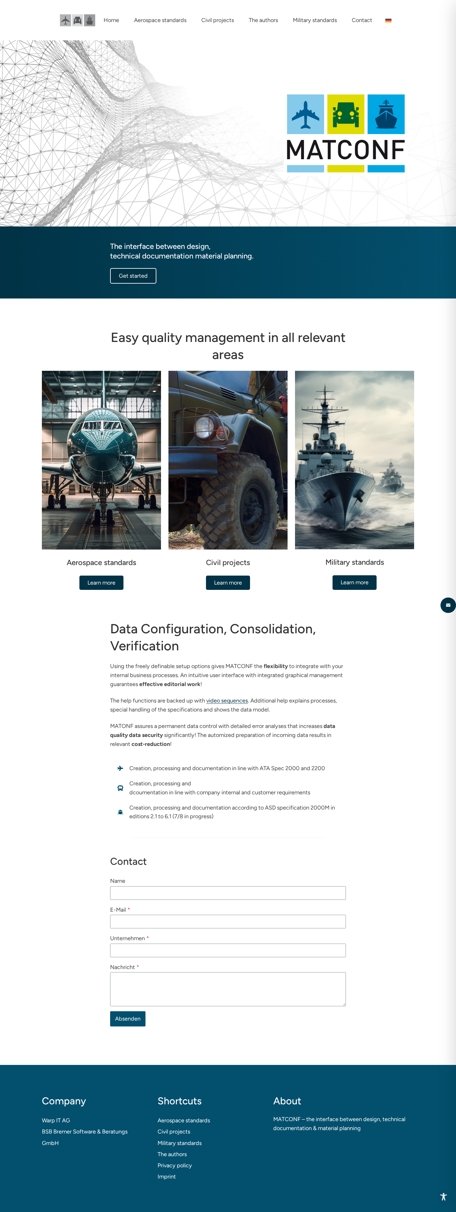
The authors (172, 1154)
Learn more (101, 582)
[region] (228, 133)
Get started (133, 275)
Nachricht (124, 967)
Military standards (180, 1143)
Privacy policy (175, 1165)
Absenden (128, 1018)
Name (117, 881)
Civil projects (174, 1131)
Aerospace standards (184, 1120)
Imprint (167, 1176)
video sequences (227, 700)
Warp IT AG (56, 1120)
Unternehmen (129, 938)
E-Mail (120, 909)
